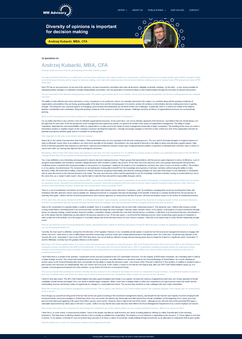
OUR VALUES (177, 10)
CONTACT (194, 10)
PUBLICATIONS (155, 10)
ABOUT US (137, 10)
